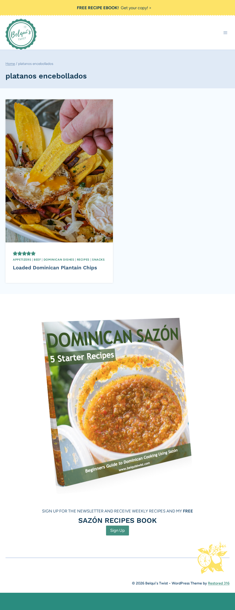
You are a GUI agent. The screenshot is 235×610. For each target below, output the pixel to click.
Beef (37, 259)
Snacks (98, 259)
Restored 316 (218, 583)
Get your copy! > (114, 7)
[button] (15, 253)
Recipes (83, 259)
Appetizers (22, 259)
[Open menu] (225, 32)
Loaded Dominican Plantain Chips (55, 267)
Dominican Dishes (59, 259)
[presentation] (59, 170)
